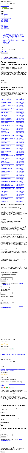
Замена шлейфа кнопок (6, 149)
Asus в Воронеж (4, 25)
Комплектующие (7, 41)
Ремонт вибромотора (5, 159)
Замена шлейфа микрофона (7, 169)
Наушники (14, 35)
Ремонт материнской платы (7, 197)
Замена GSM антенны (5, 167)
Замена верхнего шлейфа (6, 168)
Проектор (9, 35)
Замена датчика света (5, 148)
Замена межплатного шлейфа (7, 164)
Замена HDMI (4, 142)
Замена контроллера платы (7, 185)
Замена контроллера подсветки (8, 108)
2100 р (22, 165)
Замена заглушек (4, 122)
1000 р (22, 105)
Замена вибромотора (5, 116)
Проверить (3, 294)
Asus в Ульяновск (4, 22)
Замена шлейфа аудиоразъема (7, 189)
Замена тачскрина (5, 132)
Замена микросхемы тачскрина (7, 156)
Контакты (5, 44)
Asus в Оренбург (4, 27)
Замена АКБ (3, 161)
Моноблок (18, 34)
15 (18, 128)
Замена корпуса (4, 182)
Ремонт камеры (4, 191)
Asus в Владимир (4, 19)
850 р (22, 184)
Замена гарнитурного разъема (7, 113)
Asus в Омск (3, 29)
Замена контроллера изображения (8, 181)
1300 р (22, 123)
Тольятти (7, 370)
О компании (6, 43)
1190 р (22, 108)
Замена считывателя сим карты (8, 138)
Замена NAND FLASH (6, 184)
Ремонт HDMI (4, 194)
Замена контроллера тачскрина (7, 188)
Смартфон (5, 34)
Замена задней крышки (6, 118)
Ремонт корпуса (4, 112)
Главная (2, 58)
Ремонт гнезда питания (6, 133)
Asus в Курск (3, 16)
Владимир (22, 369)
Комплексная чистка (5, 198)
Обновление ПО (4, 201)
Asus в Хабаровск (4, 26)
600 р (22, 121)
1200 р (22, 111)
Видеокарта (5, 36)
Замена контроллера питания (7, 135)
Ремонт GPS (3, 139)
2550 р (22, 188)
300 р (22, 119)
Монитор (5, 35)
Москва (7, 369)
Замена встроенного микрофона (8, 144)
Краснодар (3, 369)
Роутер (18, 36)
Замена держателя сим (6, 102)
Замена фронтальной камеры (7, 121)
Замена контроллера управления (8, 187)
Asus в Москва (4, 15)
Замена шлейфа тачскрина (6, 111)
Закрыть (2, 451)
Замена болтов (4, 192)
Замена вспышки (4, 154)
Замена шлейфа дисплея (6, 141)
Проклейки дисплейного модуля (8, 105)
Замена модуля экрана (5, 126)
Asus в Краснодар (4, 14)
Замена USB (3, 152)
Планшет (10, 34)
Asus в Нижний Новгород (6, 24)
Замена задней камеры (6, 151)
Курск (10, 369)
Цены (19, 354)
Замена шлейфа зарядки (6, 178)
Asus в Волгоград (4, 20)
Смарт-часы (19, 35)
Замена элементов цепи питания (8, 146)
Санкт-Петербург (16, 369)
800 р (22, 99)
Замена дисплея (4, 103)
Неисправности (6, 42)
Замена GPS (3, 106)
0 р (21, 128)
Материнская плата (13, 36)
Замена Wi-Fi (3, 175)
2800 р (22, 146)
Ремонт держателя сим (6, 99)
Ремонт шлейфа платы (6, 100)
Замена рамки (4, 195)
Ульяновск (12, 370)
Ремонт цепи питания (5, 165)
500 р (22, 115)
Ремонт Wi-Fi (4, 115)
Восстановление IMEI (5, 129)
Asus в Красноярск (5, 28)
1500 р (22, 129)
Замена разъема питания (6, 171)
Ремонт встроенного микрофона (16, 58)
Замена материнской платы (7, 179)
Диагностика (4, 128)
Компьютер (23, 34)
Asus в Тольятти (4, 21)
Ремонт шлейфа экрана (6, 162)
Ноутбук (14, 34)
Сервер (22, 36)
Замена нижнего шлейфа (6, 123)
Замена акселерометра (6, 145)
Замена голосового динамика (7, 125)
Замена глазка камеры (5, 158)
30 (18, 99)
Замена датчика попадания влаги (8, 155)
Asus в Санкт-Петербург (6, 18)
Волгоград (3, 370)
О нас (2, 354)
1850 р (22, 109)
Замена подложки (5, 174)
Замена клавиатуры (5, 109)
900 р (22, 103)
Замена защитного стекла (6, 119)
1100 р (22, 138)
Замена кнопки (4, 172)
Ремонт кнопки (4, 200)
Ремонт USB (3, 131)
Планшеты (6, 58)
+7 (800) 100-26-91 (5, 6)
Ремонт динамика (5, 136)
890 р (22, 141)
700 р (22, 100)
